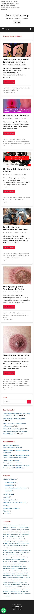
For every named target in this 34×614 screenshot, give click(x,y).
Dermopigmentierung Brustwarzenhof (11, 543)
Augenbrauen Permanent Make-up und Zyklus (20, 527)
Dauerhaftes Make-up (17, 15)
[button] (3, 610)
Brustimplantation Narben (9, 534)
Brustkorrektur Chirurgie (20, 536)
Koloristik (25, 381)
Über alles (10, 388)
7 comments (9, 319)
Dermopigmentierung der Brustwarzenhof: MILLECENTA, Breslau (15, 228)
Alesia (19, 609)
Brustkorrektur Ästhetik (20, 538)
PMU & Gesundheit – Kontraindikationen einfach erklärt (16, 170)
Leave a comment (11, 92)
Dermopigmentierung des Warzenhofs (16, 488)
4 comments (9, 146)
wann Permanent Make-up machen (16, 582)
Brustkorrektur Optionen (8, 538)
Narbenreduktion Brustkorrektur (19, 566)
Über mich (15, 90)
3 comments (9, 202)
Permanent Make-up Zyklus (22, 573)
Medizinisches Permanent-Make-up (21, 561)
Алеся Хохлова (21, 64)
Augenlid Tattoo (21, 139)
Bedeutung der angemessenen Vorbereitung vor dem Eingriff (16, 529)
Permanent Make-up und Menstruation (16, 115)
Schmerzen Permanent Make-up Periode (16, 577)
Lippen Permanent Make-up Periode (11, 559)
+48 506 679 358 (17, 607)
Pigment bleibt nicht (8, 575)
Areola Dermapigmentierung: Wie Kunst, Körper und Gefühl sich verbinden (16, 60)
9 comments (9, 390)
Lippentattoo (26, 143)
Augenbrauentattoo (11, 139)
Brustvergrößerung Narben (9, 541)
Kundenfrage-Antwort (16, 143)
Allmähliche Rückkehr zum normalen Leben (12, 525)
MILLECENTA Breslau (8, 563)
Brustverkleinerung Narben (22, 541)
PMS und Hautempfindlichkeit (19, 575)
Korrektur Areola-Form (22, 557)
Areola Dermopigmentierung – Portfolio (16, 355)
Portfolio (15, 315)
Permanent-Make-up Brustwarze (10, 568)
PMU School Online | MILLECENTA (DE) (13, 200)
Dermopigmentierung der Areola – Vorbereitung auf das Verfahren (14, 287)
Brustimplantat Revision (8, 536)
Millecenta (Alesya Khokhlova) (12, 429)
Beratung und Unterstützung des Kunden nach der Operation (16, 531)
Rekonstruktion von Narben (15, 258)
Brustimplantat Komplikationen (22, 534)
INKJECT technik (17, 255)
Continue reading (9, 82)
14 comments (9, 260)
